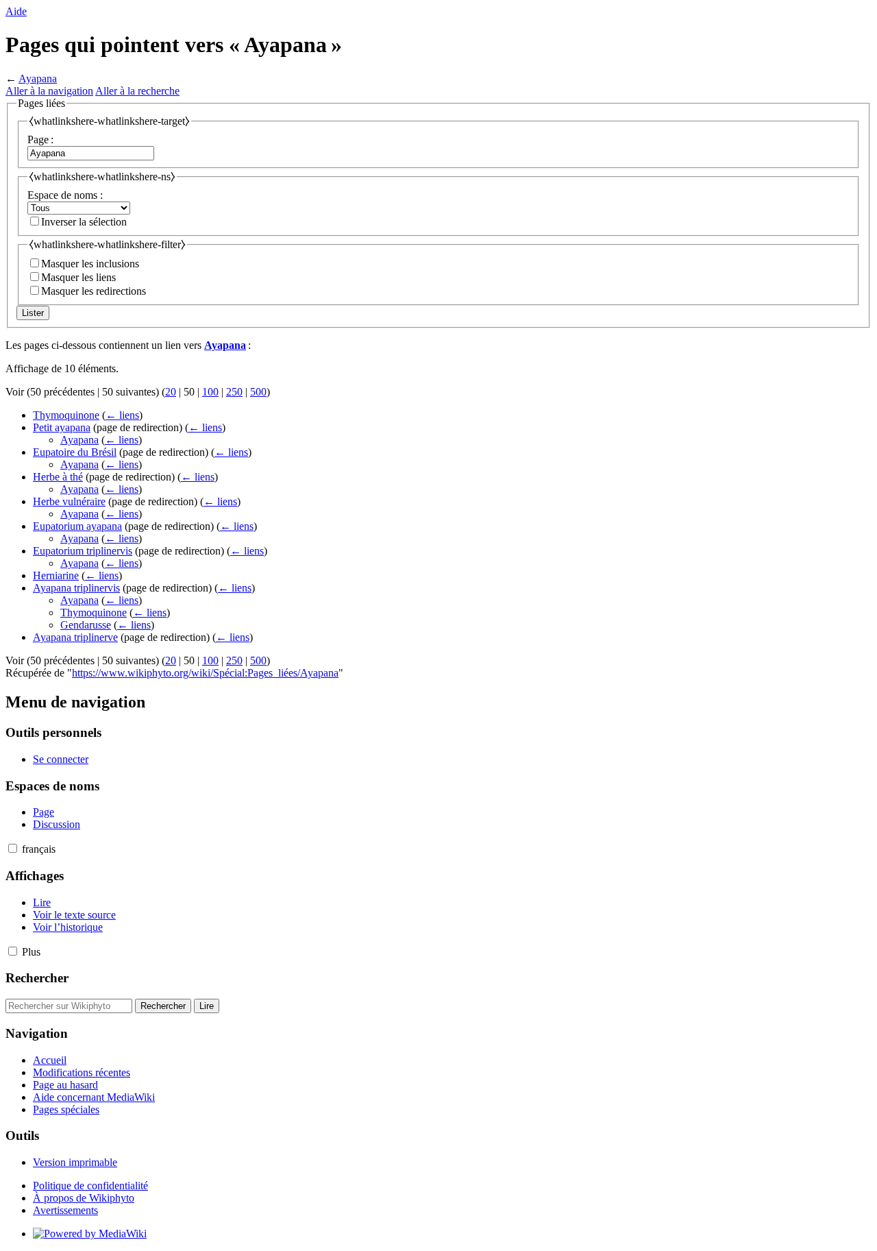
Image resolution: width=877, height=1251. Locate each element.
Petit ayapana (61, 427)
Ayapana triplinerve (75, 637)
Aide (16, 11)
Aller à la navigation (49, 91)
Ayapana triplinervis (76, 588)
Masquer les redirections (93, 291)
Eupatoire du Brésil (74, 452)
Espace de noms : (65, 195)
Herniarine (56, 575)
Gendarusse (85, 625)
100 (210, 392)
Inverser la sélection (84, 222)
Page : (40, 139)
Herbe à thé (58, 477)
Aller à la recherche (137, 91)
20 (170, 392)
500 (258, 392)
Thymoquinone (66, 415)
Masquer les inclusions (90, 263)
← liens (122, 415)
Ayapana (37, 78)
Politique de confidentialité (90, 1185)
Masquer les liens (78, 277)
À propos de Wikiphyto (83, 1198)
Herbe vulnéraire (69, 501)
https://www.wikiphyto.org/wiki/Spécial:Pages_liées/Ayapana (205, 673)
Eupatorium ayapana (77, 526)
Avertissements (65, 1210)
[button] (12, 848)
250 (234, 392)
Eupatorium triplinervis (82, 551)
